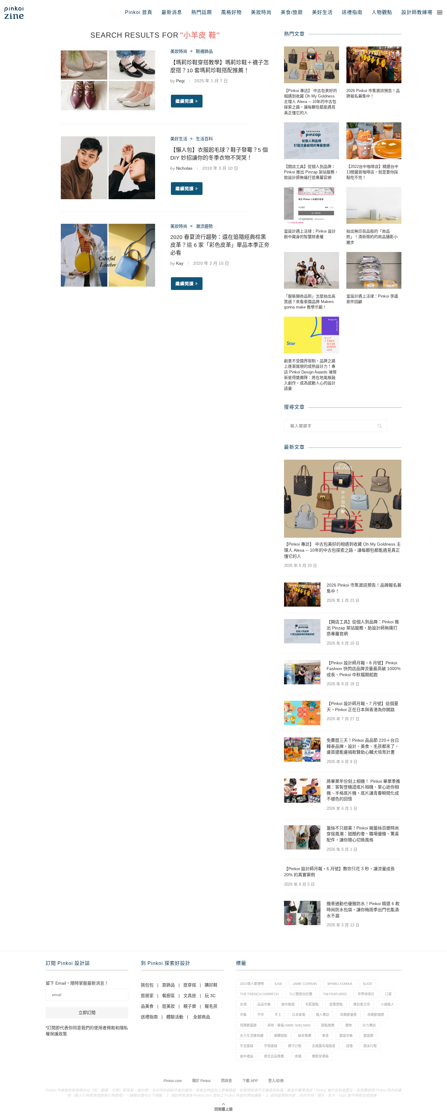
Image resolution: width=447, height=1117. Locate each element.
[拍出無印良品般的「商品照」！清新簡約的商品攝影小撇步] (373, 205)
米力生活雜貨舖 (251, 1035)
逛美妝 (168, 1006)
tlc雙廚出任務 (300, 994)
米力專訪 (369, 1025)
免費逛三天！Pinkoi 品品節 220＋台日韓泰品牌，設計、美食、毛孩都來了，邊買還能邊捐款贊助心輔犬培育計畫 (363, 746)
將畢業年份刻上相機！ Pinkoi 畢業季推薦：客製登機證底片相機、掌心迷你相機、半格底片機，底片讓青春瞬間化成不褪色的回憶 (363, 790)
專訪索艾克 (361, 1004)
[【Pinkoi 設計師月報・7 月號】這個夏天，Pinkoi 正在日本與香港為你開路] (302, 713)
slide (367, 984)
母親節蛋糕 (248, 1025)
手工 (278, 1015)
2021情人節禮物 (252, 984)
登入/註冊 (276, 1081)
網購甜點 (280, 1035)
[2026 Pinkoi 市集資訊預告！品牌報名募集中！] (373, 64)
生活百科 (204, 138)
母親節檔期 (375, 1015)
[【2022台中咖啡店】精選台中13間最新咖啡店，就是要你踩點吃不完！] (373, 140)
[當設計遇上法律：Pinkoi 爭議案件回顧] (373, 270)
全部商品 (201, 1016)
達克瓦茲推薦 (274, 1056)
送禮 (349, 1046)
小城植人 (387, 1004)
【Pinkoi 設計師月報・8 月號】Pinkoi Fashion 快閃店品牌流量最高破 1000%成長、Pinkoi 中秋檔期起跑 (363, 668)
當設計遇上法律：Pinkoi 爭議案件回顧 (372, 299)
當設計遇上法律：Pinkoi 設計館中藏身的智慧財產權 (310, 234)
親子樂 (189, 1006)
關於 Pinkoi (201, 1081)
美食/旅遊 (292, 12)
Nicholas (184, 168)
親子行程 (294, 1046)
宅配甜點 (312, 1004)
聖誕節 (368, 1035)
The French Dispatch (259, 994)
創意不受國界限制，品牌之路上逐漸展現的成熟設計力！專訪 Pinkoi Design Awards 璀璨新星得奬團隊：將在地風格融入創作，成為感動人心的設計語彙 (310, 375)
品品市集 (264, 1004)
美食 (325, 1035)
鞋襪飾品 (204, 51)
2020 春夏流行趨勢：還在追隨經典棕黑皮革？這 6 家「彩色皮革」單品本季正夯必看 (219, 245)
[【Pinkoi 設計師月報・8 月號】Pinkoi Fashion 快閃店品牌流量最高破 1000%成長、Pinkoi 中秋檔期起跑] (302, 672)
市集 (243, 1015)
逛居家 (147, 995)
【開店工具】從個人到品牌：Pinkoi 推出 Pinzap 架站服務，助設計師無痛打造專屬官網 (311, 172)
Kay (179, 263)
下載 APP (250, 1081)
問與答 (226, 1081)
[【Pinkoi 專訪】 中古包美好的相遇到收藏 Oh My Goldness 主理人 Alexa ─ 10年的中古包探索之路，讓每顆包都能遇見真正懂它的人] (311, 64)
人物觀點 (382, 12)
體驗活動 (174, 1016)
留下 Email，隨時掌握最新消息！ (77, 983)
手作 (260, 1015)
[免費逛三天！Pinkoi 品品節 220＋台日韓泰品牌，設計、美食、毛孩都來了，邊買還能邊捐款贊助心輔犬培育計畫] (302, 749)
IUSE (278, 984)
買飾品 (168, 984)
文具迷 (189, 995)
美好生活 (322, 12)
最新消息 (171, 12)
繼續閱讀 (184, 101)
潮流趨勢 (204, 226)
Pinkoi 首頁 (138, 12)
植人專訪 (322, 1015)
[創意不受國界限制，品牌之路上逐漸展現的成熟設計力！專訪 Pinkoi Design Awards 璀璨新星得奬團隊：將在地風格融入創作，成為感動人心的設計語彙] (311, 335)
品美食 (147, 1006)
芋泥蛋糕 (246, 1046)
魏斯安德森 (320, 1056)
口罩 (388, 994)
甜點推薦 (327, 1025)
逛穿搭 (189, 984)
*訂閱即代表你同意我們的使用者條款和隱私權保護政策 (87, 1030)
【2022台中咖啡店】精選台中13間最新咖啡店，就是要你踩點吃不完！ (372, 172)
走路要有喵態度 (323, 1046)
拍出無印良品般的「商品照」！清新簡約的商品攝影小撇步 (372, 236)
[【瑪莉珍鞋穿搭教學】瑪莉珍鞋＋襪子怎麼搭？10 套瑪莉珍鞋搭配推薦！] (108, 80)
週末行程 (370, 1046)
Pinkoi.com (173, 1081)
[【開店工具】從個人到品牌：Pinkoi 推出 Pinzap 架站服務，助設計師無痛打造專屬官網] (311, 140)
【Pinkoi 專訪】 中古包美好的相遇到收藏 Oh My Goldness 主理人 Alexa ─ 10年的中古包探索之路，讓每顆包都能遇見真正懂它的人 (310, 101)
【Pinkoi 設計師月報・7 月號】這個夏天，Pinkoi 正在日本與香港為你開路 (362, 706)
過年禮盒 (246, 1056)
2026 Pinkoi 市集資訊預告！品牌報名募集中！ (373, 93)
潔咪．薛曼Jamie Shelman (288, 1025)
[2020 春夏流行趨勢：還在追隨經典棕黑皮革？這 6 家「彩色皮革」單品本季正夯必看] (108, 255)
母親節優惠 (348, 1015)
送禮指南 (352, 12)
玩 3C (210, 995)
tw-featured (335, 994)
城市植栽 (288, 1004)
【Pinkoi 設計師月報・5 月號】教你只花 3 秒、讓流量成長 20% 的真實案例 (339, 871)
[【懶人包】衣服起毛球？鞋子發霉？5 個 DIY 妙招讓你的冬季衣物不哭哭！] (108, 167)
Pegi (180, 80)
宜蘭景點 (336, 1004)
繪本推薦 (304, 1035)
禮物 (348, 1025)
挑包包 (147, 984)
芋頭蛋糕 (270, 1046)
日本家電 (298, 1015)
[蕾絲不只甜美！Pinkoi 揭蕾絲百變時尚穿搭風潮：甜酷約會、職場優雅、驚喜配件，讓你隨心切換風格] (302, 837)
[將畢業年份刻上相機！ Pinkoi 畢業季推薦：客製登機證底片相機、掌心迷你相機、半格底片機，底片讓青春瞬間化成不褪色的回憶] (302, 790)
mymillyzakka (339, 984)
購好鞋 (211, 984)
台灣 (243, 1004)
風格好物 (231, 12)
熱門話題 (201, 12)
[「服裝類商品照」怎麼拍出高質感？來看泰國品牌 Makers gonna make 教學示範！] (311, 270)
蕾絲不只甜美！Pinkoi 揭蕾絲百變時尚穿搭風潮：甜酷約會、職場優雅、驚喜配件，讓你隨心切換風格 (363, 834)
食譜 (298, 1056)
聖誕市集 (346, 1035)
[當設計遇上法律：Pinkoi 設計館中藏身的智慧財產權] (311, 205)
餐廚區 (168, 995)
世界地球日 (366, 994)
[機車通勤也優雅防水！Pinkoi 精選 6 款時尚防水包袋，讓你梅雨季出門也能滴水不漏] (302, 913)
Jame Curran (305, 984)
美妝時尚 (261, 12)
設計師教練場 (416, 12)
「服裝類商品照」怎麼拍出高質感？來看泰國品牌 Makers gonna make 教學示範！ (309, 301)
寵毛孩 (211, 1006)
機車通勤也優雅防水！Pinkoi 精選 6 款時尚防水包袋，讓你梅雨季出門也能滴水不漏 (363, 909)
